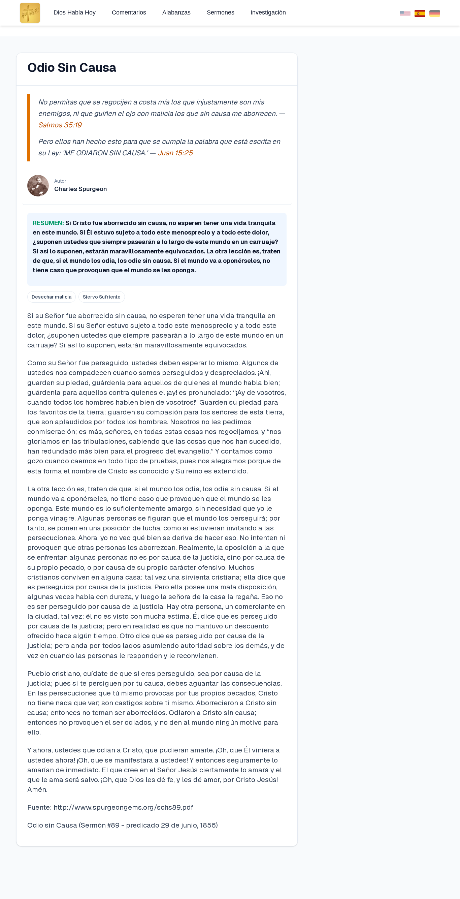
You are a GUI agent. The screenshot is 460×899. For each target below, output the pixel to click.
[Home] (30, 13)
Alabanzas (176, 12)
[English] (405, 13)
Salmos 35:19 (59, 124)
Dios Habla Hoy (75, 12)
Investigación (268, 12)
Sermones (220, 12)
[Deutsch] (434, 13)
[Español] (420, 13)
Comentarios (129, 12)
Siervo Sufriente (102, 297)
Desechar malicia (51, 297)
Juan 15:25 (175, 152)
